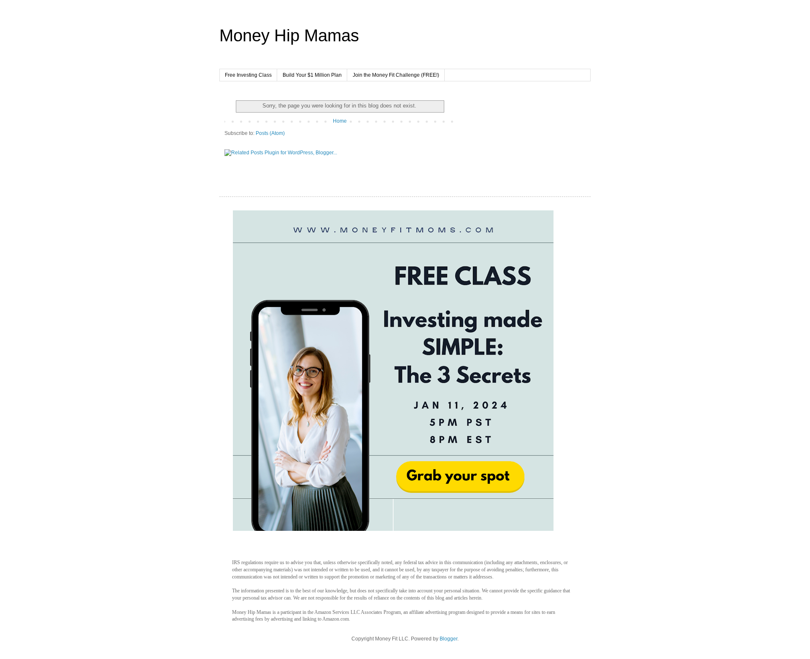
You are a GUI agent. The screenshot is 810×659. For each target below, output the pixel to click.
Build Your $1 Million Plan (312, 75)
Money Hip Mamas (289, 35)
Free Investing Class (248, 75)
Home (340, 121)
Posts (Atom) (270, 133)
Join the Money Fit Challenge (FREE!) (396, 75)
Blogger (448, 639)
